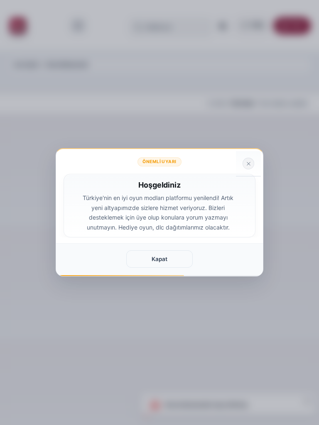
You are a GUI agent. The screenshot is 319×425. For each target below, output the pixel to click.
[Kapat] (248, 163)
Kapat (159, 259)
